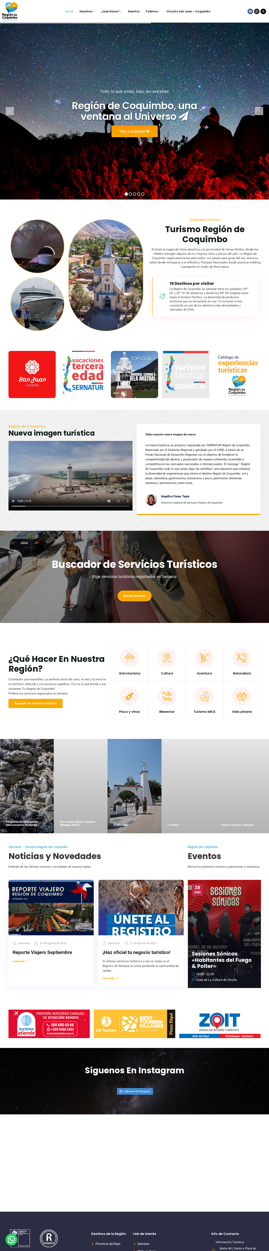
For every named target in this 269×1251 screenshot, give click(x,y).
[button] (11, 1239)
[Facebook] (250, 11)
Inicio (69, 11)
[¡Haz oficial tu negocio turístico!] (141, 907)
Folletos (152, 11)
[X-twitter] (263, 11)
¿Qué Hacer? (110, 11)
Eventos (134, 11)
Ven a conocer (132, 131)
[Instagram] (257, 11)
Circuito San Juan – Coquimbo (188, 11)
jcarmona (24, 943)
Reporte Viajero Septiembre (42, 952)
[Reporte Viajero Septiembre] (51, 907)
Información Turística (230, 1242)
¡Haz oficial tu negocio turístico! (137, 952)
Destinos (86, 11)
